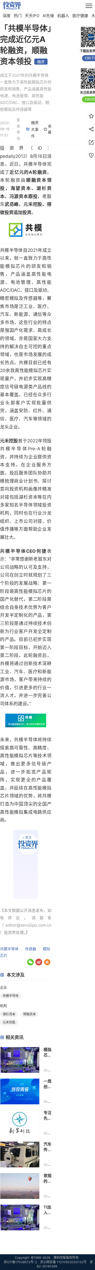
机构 (3, 1006)
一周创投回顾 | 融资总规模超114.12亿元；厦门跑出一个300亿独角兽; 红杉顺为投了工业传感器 (47, 1084)
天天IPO (32, 15)
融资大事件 (35, 129)
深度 (7, 15)
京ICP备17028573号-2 (20, 1262)
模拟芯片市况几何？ (47, 1052)
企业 (3, 987)
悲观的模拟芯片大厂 (47, 1178)
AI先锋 (48, 15)
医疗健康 (80, 15)
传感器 (30, 949)
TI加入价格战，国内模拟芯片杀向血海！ (47, 1210)
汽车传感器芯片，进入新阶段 (47, 1147)
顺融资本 (29, 1014)
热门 (18, 15)
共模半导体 (9, 949)
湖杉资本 (9, 1014)
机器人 (63, 15)
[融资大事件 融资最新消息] (25, 864)
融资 (41, 61)
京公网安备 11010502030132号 (63, 1262)
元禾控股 (9, 1022)
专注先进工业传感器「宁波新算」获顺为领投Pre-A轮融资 (47, 1115)
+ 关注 (26, 837)
